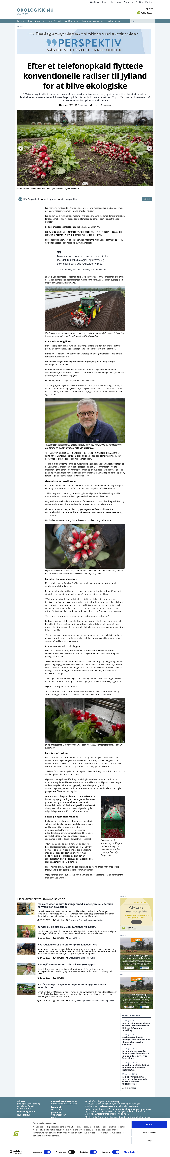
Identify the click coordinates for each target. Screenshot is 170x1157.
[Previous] (20, 148)
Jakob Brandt (57, 1109)
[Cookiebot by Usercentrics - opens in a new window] (16, 1152)
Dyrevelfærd (74, 958)
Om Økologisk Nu (98, 2)
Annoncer (128, 2)
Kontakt (149, 2)
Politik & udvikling (36, 21)
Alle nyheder (114, 21)
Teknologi (80, 1001)
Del (148, 199)
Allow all (149, 1124)
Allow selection (149, 1132)
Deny (149, 1141)
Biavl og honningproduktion (91, 920)
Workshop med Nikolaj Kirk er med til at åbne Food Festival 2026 (135, 1067)
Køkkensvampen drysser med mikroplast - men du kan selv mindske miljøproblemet (134, 1080)
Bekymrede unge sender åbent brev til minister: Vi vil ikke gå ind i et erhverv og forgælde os (136, 1054)
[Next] (149, 148)
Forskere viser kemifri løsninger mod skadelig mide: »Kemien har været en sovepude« (136, 1040)
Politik (111, 1001)
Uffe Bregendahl (31, 199)
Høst (75, 199)
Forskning (73, 920)
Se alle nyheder (129, 1088)
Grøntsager (83, 105)
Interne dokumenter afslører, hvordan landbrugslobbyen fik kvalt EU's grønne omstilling (136, 1027)
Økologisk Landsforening (97, 1001)
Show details (129, 1152)
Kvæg (92, 958)
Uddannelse (74, 938)
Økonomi (85, 958)
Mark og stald (50, 199)
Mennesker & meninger (93, 21)
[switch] (71, 1152)
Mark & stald (55, 21)
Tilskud (72, 1001)
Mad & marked (71, 21)
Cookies (139, 2)
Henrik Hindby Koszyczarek (64, 1103)
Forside (20, 21)
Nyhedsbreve (115, 2)
